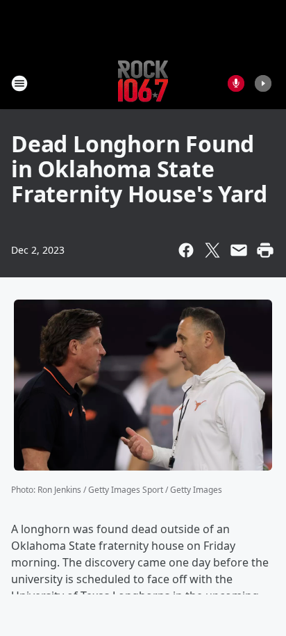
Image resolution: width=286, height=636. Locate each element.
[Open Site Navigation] (19, 83)
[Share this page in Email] (239, 250)
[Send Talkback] (236, 83)
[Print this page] (265, 250)
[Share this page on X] (212, 250)
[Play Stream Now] (263, 83)
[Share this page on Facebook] (186, 250)
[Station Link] (143, 83)
